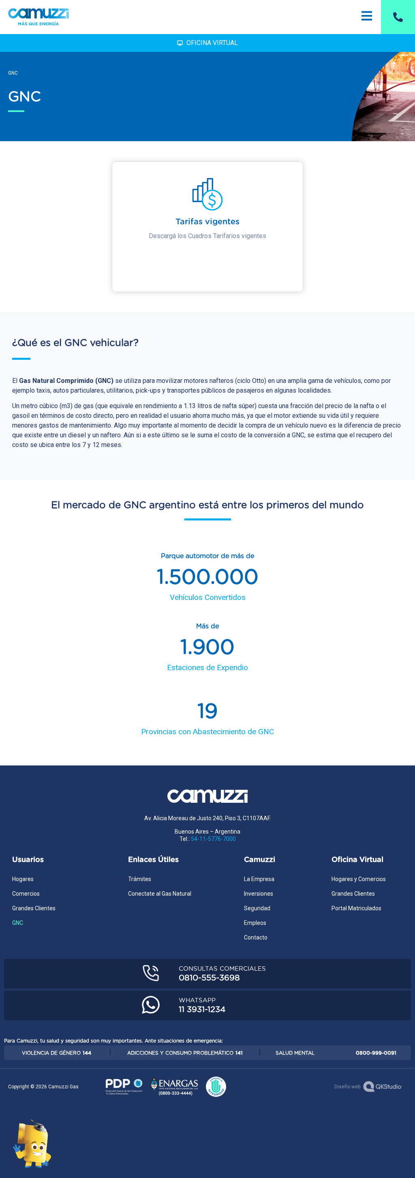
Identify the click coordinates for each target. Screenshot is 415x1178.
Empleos (255, 923)
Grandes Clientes (34, 908)
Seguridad (257, 908)
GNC (17, 923)
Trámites (139, 879)
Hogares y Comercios (359, 879)
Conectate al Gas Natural (159, 893)
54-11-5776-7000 (213, 839)
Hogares (23, 879)
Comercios (26, 893)
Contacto (255, 937)
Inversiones (258, 893)
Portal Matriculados (356, 908)
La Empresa (259, 879)
